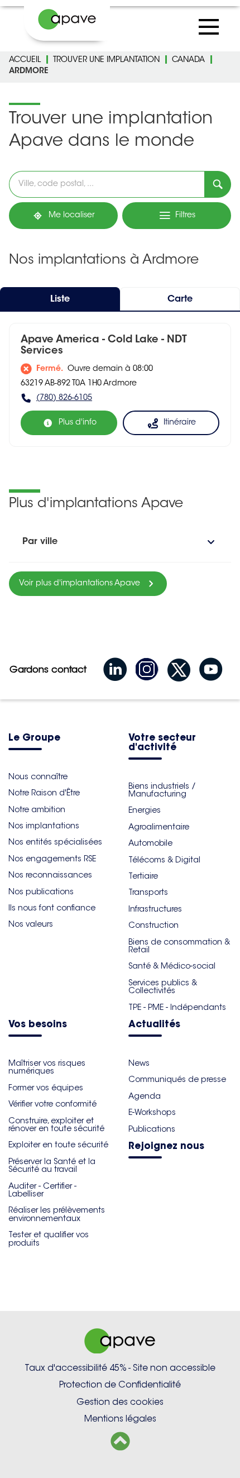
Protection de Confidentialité (120, 1384)
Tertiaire (143, 876)
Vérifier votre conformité (52, 1104)
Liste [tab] (60, 299)
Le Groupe (34, 738)
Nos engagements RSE (52, 859)
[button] (120, 542)
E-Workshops (152, 1112)
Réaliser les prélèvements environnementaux (56, 1214)
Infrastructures (155, 909)
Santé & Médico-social (171, 966)
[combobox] (106, 184)
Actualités (154, 1024)
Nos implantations (43, 826)
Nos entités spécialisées (55, 842)
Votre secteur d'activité (162, 743)
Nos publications (41, 891)
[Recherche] (217, 184)
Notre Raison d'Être (44, 793)
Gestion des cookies (120, 1401)
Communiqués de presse (177, 1079)
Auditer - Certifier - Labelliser (42, 1190)
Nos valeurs (30, 924)
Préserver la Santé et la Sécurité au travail (51, 1165)
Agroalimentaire (158, 827)
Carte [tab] (180, 299)
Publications (151, 1129)
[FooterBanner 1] (120, 1350)
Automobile (150, 843)
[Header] (67, 20)
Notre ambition (36, 809)
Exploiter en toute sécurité (58, 1145)
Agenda (144, 1096)
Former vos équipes (45, 1088)
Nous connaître (38, 776)
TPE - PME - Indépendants (177, 1007)
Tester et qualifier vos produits (48, 1238)
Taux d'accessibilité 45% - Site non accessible (120, 1367)
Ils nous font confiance (51, 908)
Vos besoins (37, 1024)
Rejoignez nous (166, 1146)
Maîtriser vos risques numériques (46, 1067)
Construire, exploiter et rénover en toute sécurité (56, 1124)
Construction (153, 925)
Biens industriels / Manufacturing (162, 790)
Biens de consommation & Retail (179, 946)
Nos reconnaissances (50, 875)
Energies (144, 810)
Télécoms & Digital (164, 860)
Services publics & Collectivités (162, 986)
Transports (148, 892)
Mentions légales (120, 1418)
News (139, 1063)
